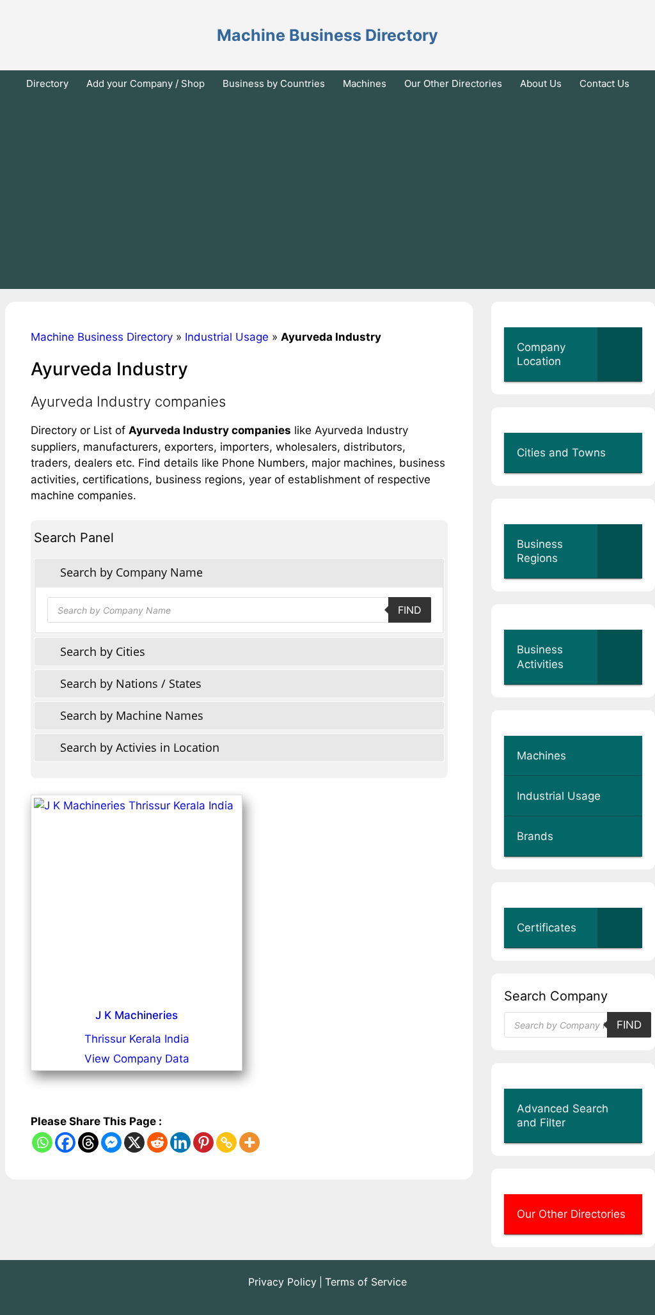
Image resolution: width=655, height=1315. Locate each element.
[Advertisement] (327, 193)
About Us (541, 83)
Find (410, 609)
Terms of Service (366, 1281)
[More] (249, 1142)
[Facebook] (65, 1142)
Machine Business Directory (327, 35)
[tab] (239, 572)
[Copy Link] (226, 1142)
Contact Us (604, 83)
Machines (364, 83)
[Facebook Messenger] (111, 1142)
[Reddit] (157, 1142)
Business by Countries (274, 83)
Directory (47, 83)
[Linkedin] (180, 1142)
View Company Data (136, 1058)
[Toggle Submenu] (619, 354)
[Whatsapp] (42, 1142)
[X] (134, 1142)
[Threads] (88, 1142)
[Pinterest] (203, 1142)
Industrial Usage (227, 337)
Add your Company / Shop (145, 83)
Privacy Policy (282, 1281)
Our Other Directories (453, 83)
